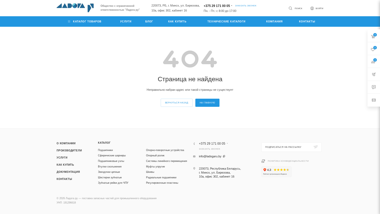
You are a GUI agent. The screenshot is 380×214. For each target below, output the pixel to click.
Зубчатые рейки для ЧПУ (113, 182)
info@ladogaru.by (210, 156)
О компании (66, 143)
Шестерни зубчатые (110, 177)
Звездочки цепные (109, 171)
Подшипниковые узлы (111, 161)
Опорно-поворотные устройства (165, 150)
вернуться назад (176, 102)
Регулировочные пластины (162, 182)
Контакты (64, 179)
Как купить (65, 164)
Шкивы (150, 171)
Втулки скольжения (110, 166)
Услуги (62, 157)
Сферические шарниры (112, 155)
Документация (68, 171)
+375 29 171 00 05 (217, 6)
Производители (69, 150)
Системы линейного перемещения (166, 161)
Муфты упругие (155, 166)
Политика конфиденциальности (288, 161)
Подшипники (105, 150)
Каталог (104, 142)
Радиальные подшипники (161, 177)
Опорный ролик (155, 155)
